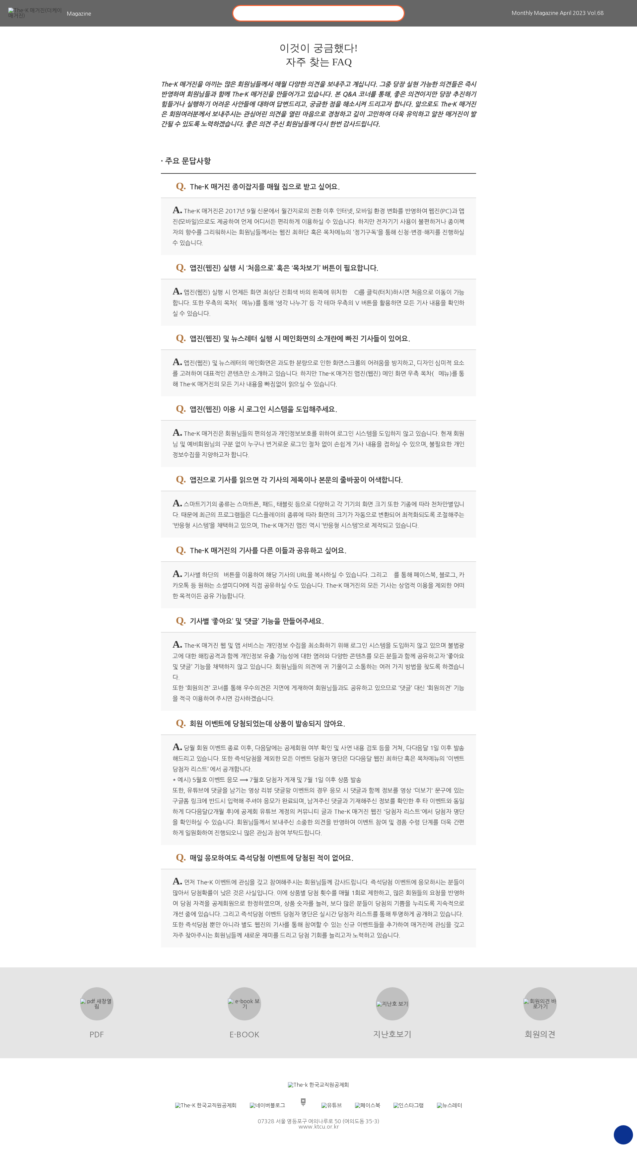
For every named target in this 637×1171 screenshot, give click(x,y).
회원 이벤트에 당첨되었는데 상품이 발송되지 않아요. (260, 723)
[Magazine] (36, 13)
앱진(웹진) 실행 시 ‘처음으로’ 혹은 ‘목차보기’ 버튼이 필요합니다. (277, 267)
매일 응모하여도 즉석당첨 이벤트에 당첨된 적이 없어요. (264, 857)
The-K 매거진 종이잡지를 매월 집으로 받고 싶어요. (258, 186)
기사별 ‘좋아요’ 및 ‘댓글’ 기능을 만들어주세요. (250, 620)
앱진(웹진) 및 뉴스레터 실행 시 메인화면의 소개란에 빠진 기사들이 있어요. (293, 338)
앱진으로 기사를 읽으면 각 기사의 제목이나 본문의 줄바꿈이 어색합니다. (289, 479)
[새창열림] (318, 1084)
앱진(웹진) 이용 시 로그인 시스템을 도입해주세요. (256, 408)
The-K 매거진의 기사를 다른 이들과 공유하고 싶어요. (261, 549)
